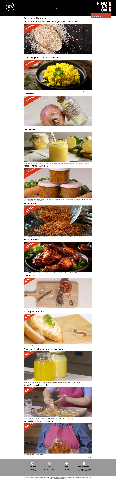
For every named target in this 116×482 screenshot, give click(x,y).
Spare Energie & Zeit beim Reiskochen (41, 57)
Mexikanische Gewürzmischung (38, 421)
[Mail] (49, 463)
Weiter (90, 457)
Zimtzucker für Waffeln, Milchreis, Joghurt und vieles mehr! (51, 21)
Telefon (67, 466)
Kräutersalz (29, 275)
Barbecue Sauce (31, 239)
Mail (49, 466)
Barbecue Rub (30, 203)
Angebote (50, 9)
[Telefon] (66, 463)
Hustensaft (29, 94)
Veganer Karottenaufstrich (36, 166)
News (69, 9)
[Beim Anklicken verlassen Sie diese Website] (110, 3)
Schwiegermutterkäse (34, 311)
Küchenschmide (60, 9)
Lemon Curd (29, 130)
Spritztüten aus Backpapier (36, 385)
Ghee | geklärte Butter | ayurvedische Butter (44, 349)
